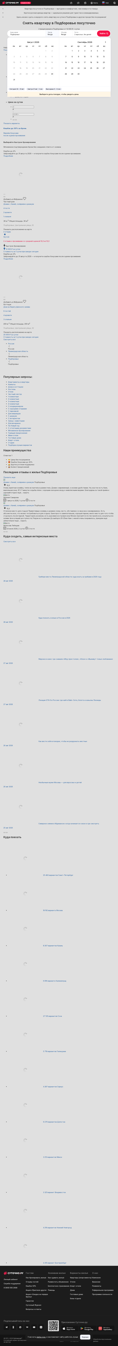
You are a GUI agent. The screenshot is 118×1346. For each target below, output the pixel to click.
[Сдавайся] (71, 3)
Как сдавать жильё (56, 1278)
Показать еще (9, 477)
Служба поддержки (12, 1284)
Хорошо (85, 1337)
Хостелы (11, 389)
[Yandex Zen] (41, 1327)
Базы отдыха (75, 1298)
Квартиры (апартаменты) (81, 1278)
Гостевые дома (14, 438)
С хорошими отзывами (17, 409)
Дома (72, 1290)
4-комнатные (13, 404)
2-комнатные (13, 399)
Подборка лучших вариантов (20, 445)
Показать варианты (11, 123)
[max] (16, 119)
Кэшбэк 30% (31, 1286)
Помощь (51, 1290)
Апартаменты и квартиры (18, 382)
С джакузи (12, 416)
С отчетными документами (19, 428)
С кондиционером (15, 406)
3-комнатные (13, 401)
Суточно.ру (17, 1338)
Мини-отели (13, 435)
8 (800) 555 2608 (10, 1288)
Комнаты (11, 384)
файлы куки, (41, 1337)
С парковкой (13, 411)
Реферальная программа (103, 1290)
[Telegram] (6, 1327)
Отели (10, 392)
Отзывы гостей (32, 1282)
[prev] (4, 194)
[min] (14, 119)
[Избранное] (85, 3)
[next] (4, 196)
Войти (95, 3)
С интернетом (14, 418)
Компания (96, 1278)
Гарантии (30, 1301)
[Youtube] (34, 1327)
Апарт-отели (13, 440)
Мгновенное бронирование (19, 430)
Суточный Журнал (33, 1305)
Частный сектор (15, 394)
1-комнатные (13, 396)
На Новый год (13, 426)
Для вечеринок (14, 423)
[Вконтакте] (27, 1327)
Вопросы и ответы (33, 1309)
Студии (11, 443)
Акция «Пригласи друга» (36, 1290)
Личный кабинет (11, 1279)
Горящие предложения (17, 433)
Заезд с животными (16, 421)
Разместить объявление (58, 1282)
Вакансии (96, 1282)
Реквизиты (96, 1286)
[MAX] (20, 1327)
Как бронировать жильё (36, 1278)
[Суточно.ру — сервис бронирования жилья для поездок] (10, 3)
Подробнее (8, 156)
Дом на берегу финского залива (16, 307)
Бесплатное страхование (58, 1286)
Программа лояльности (102, 1294)
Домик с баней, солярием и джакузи (18, 204)
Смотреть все (9, 339)
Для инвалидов (14, 413)
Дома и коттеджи (15, 387)
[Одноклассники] (13, 1327)
